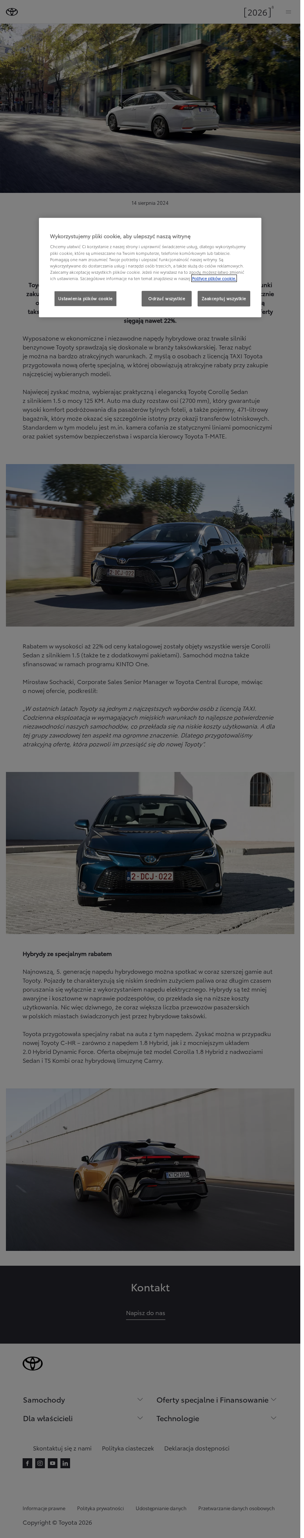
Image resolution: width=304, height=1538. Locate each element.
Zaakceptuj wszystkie (224, 298)
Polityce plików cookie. (214, 278)
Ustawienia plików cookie (85, 298)
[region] (150, 267)
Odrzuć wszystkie (166, 298)
